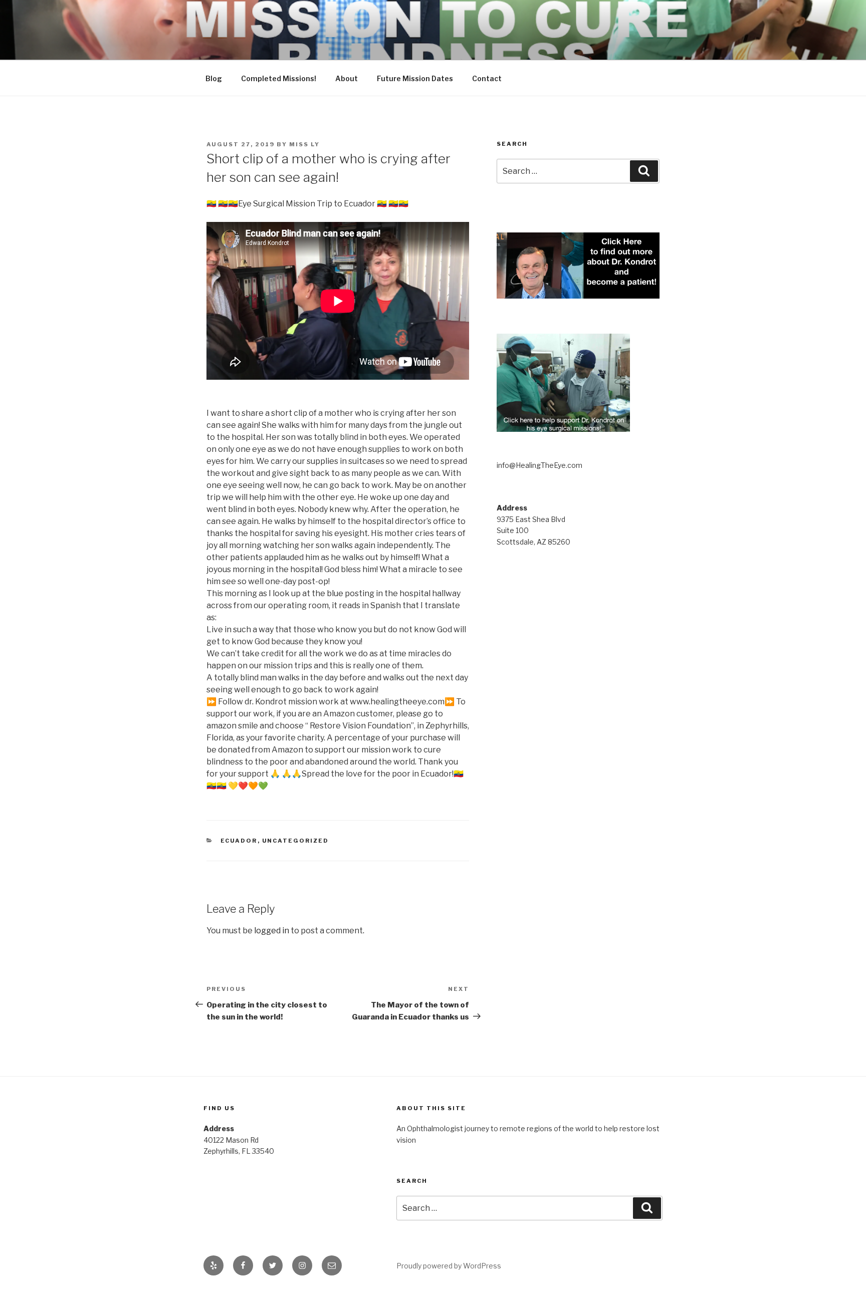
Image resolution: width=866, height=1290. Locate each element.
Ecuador (239, 840)
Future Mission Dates (415, 78)
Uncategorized (295, 840)
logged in (271, 930)
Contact (487, 78)
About (346, 78)
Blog (213, 78)
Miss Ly (304, 144)
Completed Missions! (278, 78)
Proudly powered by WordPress (448, 1265)
